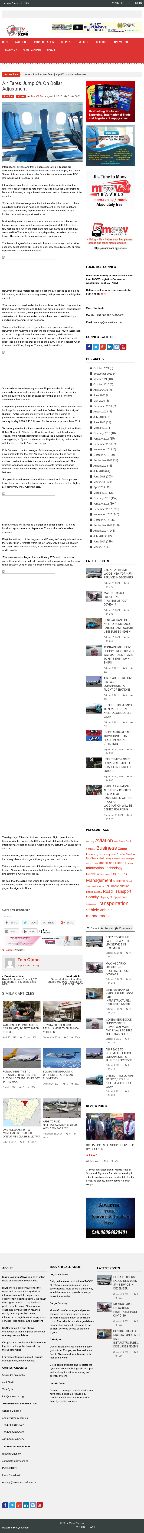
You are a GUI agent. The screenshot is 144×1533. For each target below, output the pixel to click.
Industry (129, 863)
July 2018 (98, 471)
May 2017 (99, 546)
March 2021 (100, 379)
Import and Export (111, 863)
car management (107, 854)
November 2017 (102, 514)
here (103, 293)
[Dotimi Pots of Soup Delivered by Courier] (110, 1126)
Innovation (120, 42)
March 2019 (100, 427)
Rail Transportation (116, 886)
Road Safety (94, 891)
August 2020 (100, 389)
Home (5, 42)
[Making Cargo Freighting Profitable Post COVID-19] (94, 596)
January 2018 (101, 503)
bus (94, 849)
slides (21, 96)
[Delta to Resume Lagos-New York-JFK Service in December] (94, 572)
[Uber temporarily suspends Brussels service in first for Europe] (94, 762)
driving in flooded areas (115, 859)
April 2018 (99, 487)
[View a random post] (135, 59)
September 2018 (102, 460)
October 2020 (101, 384)
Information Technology (104, 868)
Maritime (11, 50)
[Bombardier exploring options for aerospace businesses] (62, 1058)
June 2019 (99, 422)
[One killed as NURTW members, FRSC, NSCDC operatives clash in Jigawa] (22, 1112)
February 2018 (101, 498)
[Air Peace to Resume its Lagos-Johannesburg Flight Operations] (94, 681)
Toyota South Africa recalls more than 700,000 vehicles (61, 1029)
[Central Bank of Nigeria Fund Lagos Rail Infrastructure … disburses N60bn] (94, 623)
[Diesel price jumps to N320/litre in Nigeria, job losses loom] (94, 708)
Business (66, 42)
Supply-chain (32, 50)
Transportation (43, 42)
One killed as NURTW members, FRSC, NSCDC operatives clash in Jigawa (21, 1133)
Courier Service (126, 854)
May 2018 (99, 481)
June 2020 (99, 395)
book (116, 841)
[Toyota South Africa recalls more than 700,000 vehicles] (62, 1011)
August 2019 (100, 411)
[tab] (93, 928)
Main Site (118, 3)
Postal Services (97, 886)
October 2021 (101, 368)
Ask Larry (90, 841)
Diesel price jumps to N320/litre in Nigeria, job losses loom (120, 1081)
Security (92, 897)
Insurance (105, 875)
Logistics (101, 42)
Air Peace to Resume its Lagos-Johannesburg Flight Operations (119, 1055)
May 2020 (99, 400)
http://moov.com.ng (28, 965)
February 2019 (101, 433)
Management (99, 880)
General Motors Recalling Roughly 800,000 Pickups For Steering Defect (64, 981)
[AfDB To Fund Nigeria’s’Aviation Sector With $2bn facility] (62, 1108)
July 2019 (98, 416)
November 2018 (102, 449)
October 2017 (101, 519)
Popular (108, 928)
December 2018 (102, 444)
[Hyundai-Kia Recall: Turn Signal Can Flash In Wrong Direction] (94, 735)
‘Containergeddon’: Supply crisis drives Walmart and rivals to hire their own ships (119, 655)
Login (137, 3)
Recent (95, 928)
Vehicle (83, 42)
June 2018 (99, 476)
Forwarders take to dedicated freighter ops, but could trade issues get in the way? (21, 1076)
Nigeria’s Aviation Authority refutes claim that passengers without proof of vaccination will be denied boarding (119, 798)
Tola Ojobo (37, 96)
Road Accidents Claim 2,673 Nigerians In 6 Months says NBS (20, 981)
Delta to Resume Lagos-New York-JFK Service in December (118, 573)
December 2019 (102, 406)
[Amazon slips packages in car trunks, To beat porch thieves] (22, 1011)
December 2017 (102, 509)
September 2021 (102, 373)
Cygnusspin (22, 1527)
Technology (91, 904)
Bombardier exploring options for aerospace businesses (58, 1075)
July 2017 (98, 536)
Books (51, 50)
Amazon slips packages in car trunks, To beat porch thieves (21, 1029)
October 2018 (101, 454)
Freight (95, 863)
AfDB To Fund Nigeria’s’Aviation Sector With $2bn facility (60, 1125)
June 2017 (99, 541)
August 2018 (100, 465)
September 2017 (102, 525)
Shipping (104, 897)
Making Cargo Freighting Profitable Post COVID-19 (118, 969)
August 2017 (100, 530)
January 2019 (101, 438)
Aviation (20, 42)
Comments (125, 928)
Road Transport (117, 891)
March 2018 (100, 492)
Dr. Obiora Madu (95, 858)
